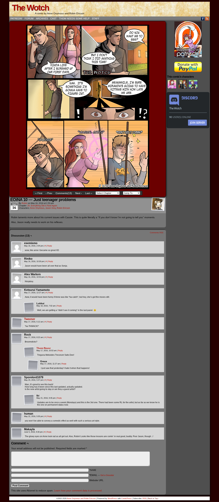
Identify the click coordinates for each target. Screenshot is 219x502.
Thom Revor (43, 348)
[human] (16, 417)
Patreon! (16, 18)
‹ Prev (49, 193)
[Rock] (16, 338)
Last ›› (88, 193)
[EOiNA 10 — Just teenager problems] (87, 188)
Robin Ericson (63, 208)
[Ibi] (29, 399)
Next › (78, 193)
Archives (42, 18)
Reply (49, 246)
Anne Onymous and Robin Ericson (81, 498)
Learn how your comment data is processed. (78, 490)
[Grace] (33, 365)
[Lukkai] (29, 307)
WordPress (112, 498)
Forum (29, 18)
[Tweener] (16, 327)
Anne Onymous (37, 208)
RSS (207, 18)
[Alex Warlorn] (16, 278)
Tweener (29, 319)
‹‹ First (38, 193)
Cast (53, 18)
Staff (95, 18)
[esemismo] (16, 247)
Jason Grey (50, 208)
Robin (24, 203)
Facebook (203, 18)
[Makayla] (16, 433)
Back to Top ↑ (153, 498)
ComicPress (126, 498)
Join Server (197, 122)
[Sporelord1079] (16, 381)
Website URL (96, 480)
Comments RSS (156, 233)
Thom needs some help (74, 18)
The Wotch (30, 7)
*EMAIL (101, 475)
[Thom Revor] (29, 356)
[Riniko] (16, 262)
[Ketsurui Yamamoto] (16, 293)
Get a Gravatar (107, 475)
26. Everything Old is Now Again (42, 205)
